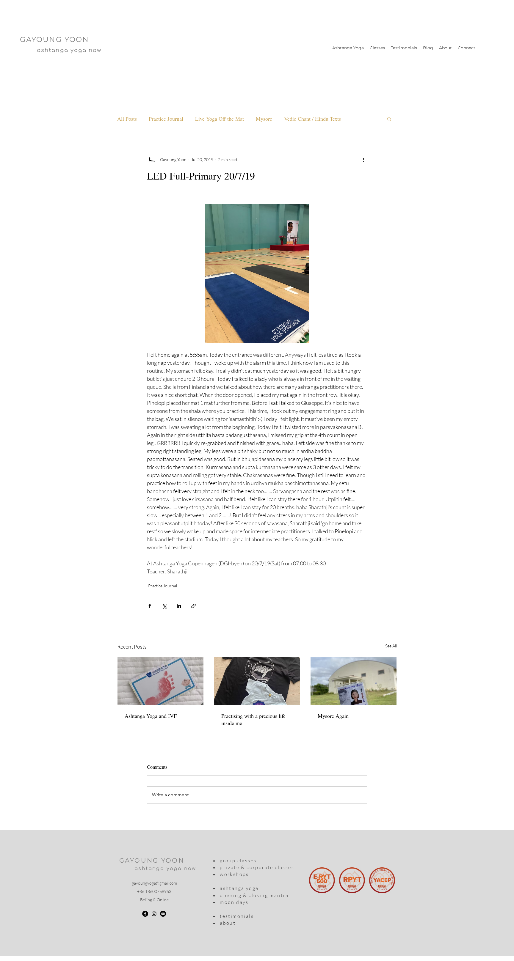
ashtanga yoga (239, 888)
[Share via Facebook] (150, 606)
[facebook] (145, 914)
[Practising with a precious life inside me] (257, 681)
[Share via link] (193, 606)
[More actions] (363, 159)
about (228, 923)
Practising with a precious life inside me (253, 719)
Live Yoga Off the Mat (219, 118)
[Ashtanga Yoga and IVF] (160, 681)
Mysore (264, 118)
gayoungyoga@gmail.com (154, 882)
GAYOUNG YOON (151, 860)
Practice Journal (166, 118)
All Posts (127, 118)
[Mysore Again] (354, 681)
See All (391, 645)
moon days (233, 902)
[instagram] (154, 914)
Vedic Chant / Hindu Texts (312, 118)
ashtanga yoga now (165, 868)
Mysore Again (333, 715)
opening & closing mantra (253, 895)
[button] (389, 118)
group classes (238, 861)
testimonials (237, 916)
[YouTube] (163, 914)
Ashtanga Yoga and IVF (151, 715)
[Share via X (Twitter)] (164, 606)
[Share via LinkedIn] (179, 606)
